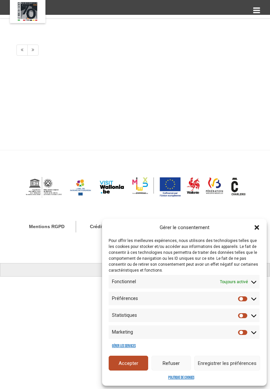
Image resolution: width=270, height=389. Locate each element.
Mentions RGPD (47, 226)
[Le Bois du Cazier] (27, 11)
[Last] (33, 50)
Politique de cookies (181, 377)
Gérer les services (124, 346)
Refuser (171, 363)
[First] (22, 50)
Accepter (128, 363)
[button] (257, 227)
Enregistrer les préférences (227, 363)
